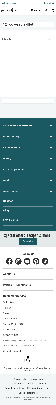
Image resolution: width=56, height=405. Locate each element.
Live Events (10, 220)
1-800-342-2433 (10, 329)
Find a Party (49, 3)
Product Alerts (10, 318)
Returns (7, 307)
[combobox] (28, 125)
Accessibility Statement (21, 383)
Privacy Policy (20, 379)
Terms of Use (36, 379)
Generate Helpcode (12, 351)
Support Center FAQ (13, 324)
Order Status (9, 302)
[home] (28, 360)
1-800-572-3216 (10, 335)
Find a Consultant (8, 3)
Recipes (8, 201)
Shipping (7, 313)
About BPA (40, 383)
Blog (6, 210)
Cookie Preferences (28, 392)
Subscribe (28, 241)
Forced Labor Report (15, 388)
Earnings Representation (39, 388)
